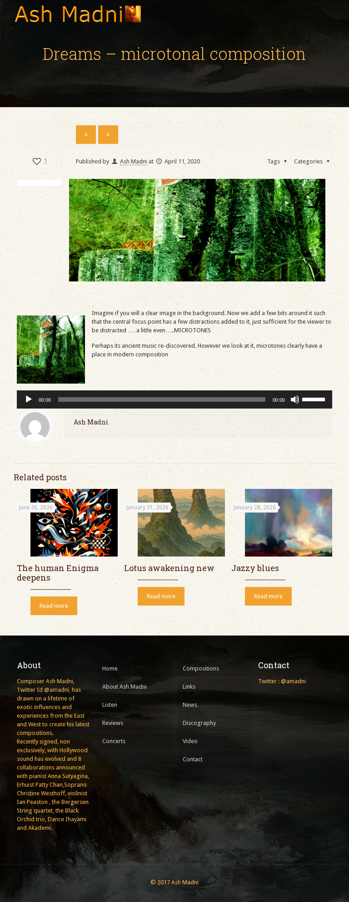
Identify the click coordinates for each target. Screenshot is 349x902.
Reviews (112, 723)
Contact (193, 759)
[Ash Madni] (77, 13)
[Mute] (294, 399)
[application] (174, 399)
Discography (199, 723)
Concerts (113, 741)
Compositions (201, 668)
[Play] (28, 399)
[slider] (315, 398)
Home (110, 668)
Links (189, 686)
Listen (109, 704)
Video (190, 741)
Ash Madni (133, 161)
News (190, 704)
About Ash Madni (124, 686)
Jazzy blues (255, 567)
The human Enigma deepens (58, 572)
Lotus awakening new (169, 567)
